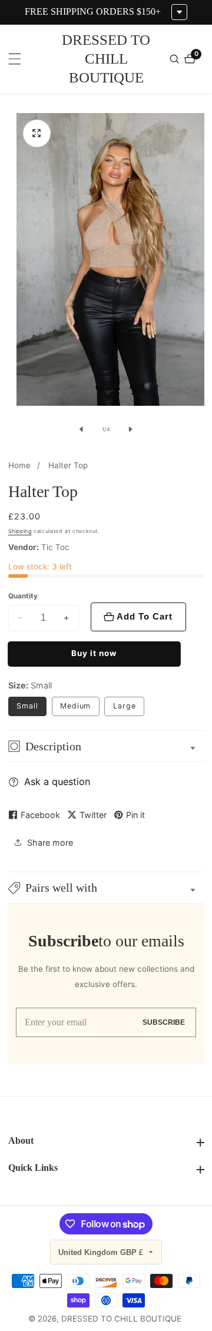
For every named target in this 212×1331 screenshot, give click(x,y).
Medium (75, 705)
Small (27, 705)
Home (19, 465)
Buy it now (94, 653)
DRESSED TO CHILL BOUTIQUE (121, 1319)
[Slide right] (131, 429)
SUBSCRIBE (164, 1022)
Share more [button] (50, 842)
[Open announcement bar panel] (179, 12)
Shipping (20, 531)
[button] (106, 887)
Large (124, 705)
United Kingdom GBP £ (101, 1252)
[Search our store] (176, 59)
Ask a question (57, 781)
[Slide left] (81, 429)
